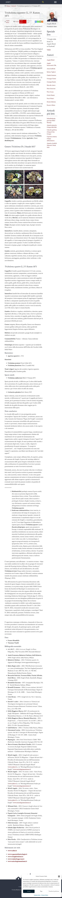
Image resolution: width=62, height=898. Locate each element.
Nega (41, 891)
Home (8, 6)
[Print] (42, 22)
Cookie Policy (37, 895)
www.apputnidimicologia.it (17, 854)
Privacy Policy (44, 895)
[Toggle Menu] (55, 2)
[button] (59, 876)
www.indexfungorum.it (16, 859)
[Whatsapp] (38, 22)
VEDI (49, 50)
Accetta (28, 891)
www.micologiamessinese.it (21, 769)
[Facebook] (36, 22)
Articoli (13, 6)
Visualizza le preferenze (54, 891)
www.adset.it (12, 767)
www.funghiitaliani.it (15, 857)
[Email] (40, 22)
